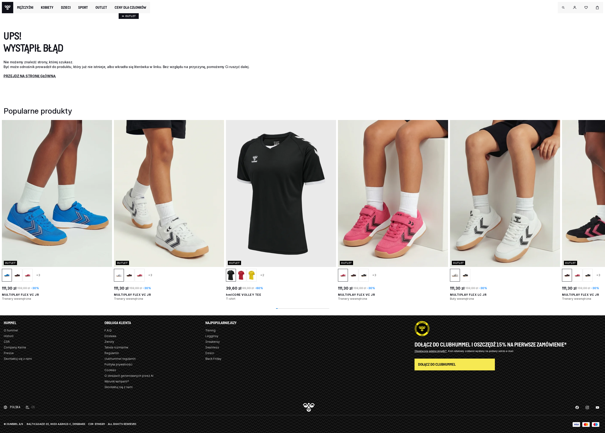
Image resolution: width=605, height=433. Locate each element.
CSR (7, 341)
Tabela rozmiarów (116, 347)
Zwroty (109, 341)
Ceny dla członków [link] (130, 7)
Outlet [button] (101, 7)
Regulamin (111, 353)
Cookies (110, 370)
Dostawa (110, 336)
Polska (15, 407)
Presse (9, 353)
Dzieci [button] (66, 7)
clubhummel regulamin (120, 358)
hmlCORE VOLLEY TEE (243, 294)
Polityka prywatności (118, 364)
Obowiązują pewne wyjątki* (431, 351)
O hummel (11, 330)
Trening (210, 330)
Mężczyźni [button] (25, 7)
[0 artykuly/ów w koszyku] (597, 7)
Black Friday (213, 358)
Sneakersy (212, 341)
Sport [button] (83, 7)
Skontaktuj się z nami (18, 358)
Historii (8, 336)
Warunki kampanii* (116, 381)
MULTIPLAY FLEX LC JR (468, 294)
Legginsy (211, 336)
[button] (563, 7)
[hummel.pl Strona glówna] (7, 7)
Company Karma (15, 347)
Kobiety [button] (47, 7)
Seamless (212, 347)
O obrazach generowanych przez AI (128, 375)
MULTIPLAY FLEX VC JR (20, 294)
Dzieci (209, 353)
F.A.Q (108, 330)
